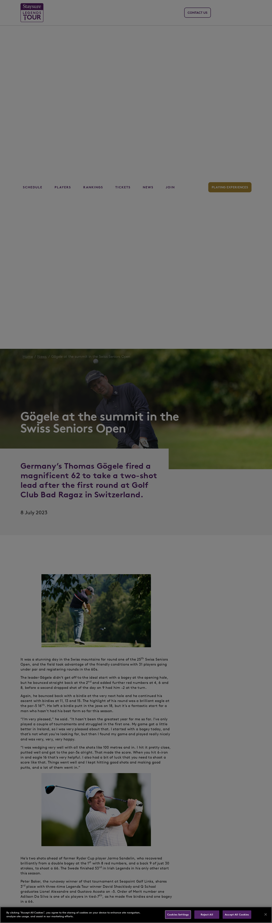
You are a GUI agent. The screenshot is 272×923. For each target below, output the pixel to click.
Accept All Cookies (237, 914)
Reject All (207, 914)
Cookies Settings (178, 914)
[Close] (265, 914)
